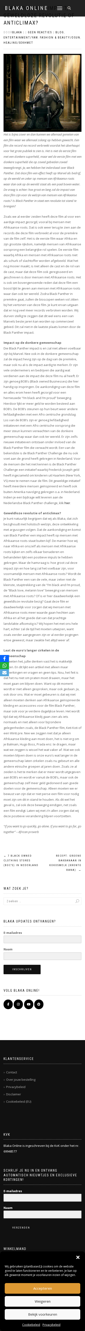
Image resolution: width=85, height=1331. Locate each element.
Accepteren (42, 1288)
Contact (11, 1072)
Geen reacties (40, 32)
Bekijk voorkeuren (42, 1314)
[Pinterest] (38, 1004)
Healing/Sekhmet (18, 42)
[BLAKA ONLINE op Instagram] (18, 1004)
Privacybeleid (51, 1325)
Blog (59, 32)
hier (67, 503)
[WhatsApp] (4, 665)
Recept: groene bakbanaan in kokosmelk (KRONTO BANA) (65, 862)
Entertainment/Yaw (21, 37)
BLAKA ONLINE (26, 8)
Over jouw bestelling (20, 1079)
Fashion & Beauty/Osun (60, 37)
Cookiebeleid (31, 1325)
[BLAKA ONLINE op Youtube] (28, 1004)
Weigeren (43, 1301)
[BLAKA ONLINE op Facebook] (8, 1004)
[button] (78, 1257)
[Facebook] (4, 658)
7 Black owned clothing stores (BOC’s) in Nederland (21, 860)
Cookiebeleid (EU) (18, 1101)
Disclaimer (13, 1094)
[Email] (4, 672)
